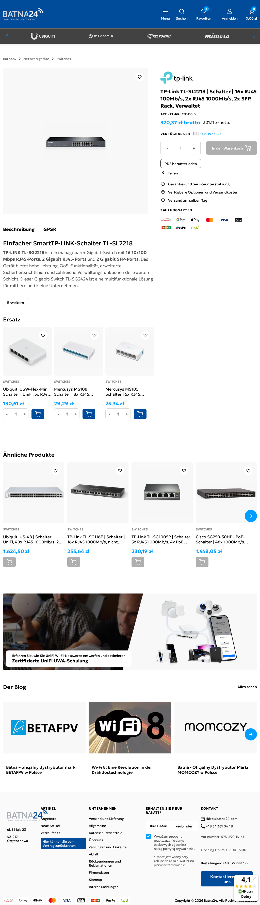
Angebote (48, 819)
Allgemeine (97, 826)
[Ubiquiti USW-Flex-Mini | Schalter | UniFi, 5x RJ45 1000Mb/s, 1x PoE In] (27, 351)
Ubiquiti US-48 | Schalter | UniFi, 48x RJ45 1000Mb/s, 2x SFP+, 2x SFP (32, 539)
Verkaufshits (50, 833)
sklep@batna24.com (221, 819)
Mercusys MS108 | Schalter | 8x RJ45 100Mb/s (72, 391)
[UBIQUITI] (42, 36)
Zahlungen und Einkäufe (107, 847)
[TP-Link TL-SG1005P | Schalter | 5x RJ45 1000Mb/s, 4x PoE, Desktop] (162, 492)
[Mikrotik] (101, 36)
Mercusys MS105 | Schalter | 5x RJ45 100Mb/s (123, 391)
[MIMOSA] (217, 36)
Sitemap (95, 880)
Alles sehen (247, 686)
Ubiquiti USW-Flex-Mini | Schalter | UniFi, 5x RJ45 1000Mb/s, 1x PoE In (27, 391)
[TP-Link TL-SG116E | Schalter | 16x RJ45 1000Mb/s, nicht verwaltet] (97, 492)
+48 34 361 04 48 (219, 826)
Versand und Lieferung (106, 819)
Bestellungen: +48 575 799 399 (225, 863)
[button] (182, 14)
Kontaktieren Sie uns (227, 879)
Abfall (93, 854)
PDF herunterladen (181, 163)
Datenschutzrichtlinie (105, 833)
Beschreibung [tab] (19, 229)
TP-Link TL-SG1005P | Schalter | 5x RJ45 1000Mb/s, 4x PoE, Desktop (162, 539)
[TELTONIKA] (159, 36)
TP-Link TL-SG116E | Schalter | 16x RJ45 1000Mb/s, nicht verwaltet (96, 539)
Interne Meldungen (104, 887)
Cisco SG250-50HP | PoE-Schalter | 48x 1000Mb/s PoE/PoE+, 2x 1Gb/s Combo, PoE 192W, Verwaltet (223, 539)
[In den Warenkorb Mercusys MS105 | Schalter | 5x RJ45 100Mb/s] (140, 414)
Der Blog (14, 686)
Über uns (96, 840)
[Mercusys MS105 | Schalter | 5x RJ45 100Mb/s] (129, 351)
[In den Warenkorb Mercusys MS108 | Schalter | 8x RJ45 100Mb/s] (89, 414)
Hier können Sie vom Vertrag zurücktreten (59, 843)
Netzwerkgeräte (36, 59)
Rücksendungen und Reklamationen (105, 863)
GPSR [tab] (49, 229)
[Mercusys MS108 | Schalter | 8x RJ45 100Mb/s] (78, 351)
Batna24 (9, 59)
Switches (63, 59)
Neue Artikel (50, 826)
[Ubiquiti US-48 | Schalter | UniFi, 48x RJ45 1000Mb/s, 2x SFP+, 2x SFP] (33, 492)
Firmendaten (99, 872)
